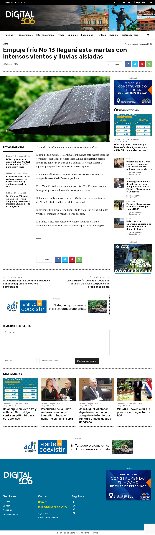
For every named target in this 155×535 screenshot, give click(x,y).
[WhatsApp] (149, 64)
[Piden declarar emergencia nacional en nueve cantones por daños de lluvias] (119, 223)
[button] (148, 35)
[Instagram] (119, 2)
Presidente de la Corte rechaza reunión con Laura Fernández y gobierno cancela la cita (18, 181)
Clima (5, 44)
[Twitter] (124, 2)
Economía (10, 156)
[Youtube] (129, 2)
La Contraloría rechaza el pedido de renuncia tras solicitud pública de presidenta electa (88, 283)
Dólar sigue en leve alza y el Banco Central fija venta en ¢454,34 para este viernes (18, 163)
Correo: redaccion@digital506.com (53, 504)
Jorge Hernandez (131, 139)
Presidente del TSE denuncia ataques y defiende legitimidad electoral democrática (27, 283)
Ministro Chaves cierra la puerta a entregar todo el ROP (138, 207)
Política (9, 173)
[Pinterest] (142, 64)
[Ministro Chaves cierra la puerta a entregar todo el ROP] (119, 205)
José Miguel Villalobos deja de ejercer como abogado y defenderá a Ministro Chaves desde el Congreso (18, 201)
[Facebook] (114, 2)
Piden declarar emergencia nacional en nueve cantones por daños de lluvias (139, 225)
